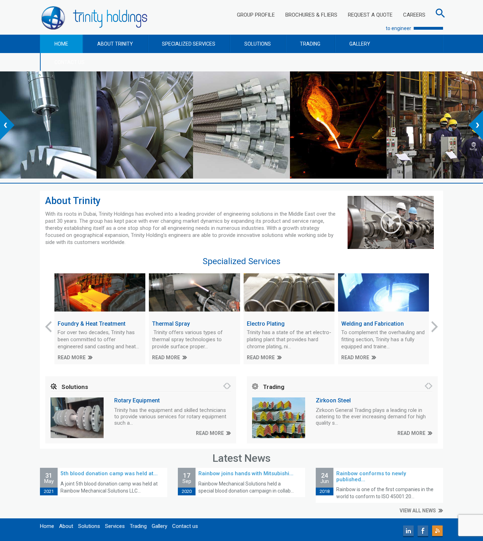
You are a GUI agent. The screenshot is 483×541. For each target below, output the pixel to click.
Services (115, 526)
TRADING (310, 44)
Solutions (89, 526)
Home (47, 526)
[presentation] (7, 125)
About (66, 526)
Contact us (185, 526)
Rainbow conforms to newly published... (371, 476)
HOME (61, 44)
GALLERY (359, 44)
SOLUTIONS (257, 44)
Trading (138, 526)
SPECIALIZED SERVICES (188, 44)
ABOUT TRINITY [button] (115, 44)
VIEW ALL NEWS (418, 510)
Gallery (159, 526)
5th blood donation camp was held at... (109, 473)
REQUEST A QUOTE (370, 15)
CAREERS (414, 15)
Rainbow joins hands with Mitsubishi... (245, 473)
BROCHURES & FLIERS (311, 15)
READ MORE (72, 357)
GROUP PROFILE (256, 15)
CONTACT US (69, 62)
